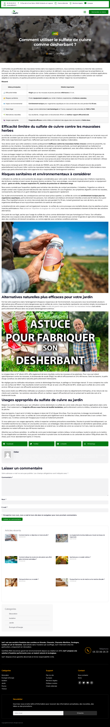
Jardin (55, 33)
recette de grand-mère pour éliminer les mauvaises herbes (68, 306)
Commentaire (7, 477)
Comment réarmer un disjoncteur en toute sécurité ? (34, 535)
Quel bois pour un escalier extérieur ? (80, 557)
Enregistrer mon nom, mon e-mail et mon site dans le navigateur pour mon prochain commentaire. (40, 515)
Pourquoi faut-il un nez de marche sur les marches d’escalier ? (87, 579)
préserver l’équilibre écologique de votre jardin (42, 208)
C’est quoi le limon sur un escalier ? (29, 579)
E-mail (5, 507)
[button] (85, 12)
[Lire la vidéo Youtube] (55, 341)
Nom (4, 499)
